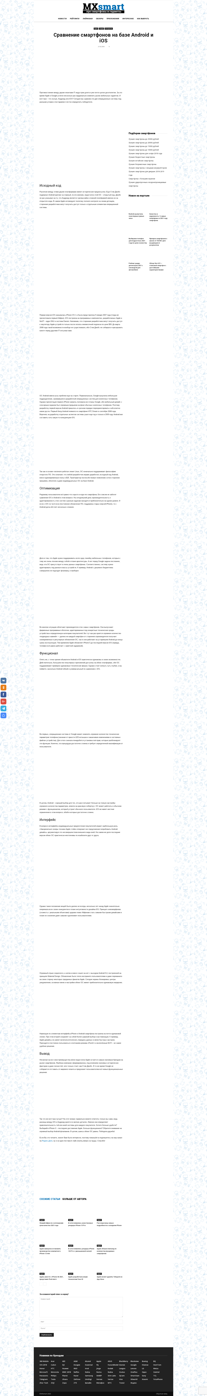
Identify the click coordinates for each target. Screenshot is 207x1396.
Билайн (88, 1383)
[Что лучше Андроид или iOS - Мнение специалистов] (3, 715)
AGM (76, 1361)
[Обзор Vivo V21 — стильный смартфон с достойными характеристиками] (158, 255)
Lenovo (133, 1368)
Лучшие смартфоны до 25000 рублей (144, 139)
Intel (87, 1368)
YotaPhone (157, 1379)
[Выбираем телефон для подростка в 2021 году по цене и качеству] (138, 230)
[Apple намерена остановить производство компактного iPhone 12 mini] (53, 1238)
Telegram (44, 1379)
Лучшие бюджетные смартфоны (142, 157)
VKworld (134, 1379)
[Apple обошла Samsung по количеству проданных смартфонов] (110, 1238)
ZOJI (52, 1383)
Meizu (155, 1368)
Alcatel (88, 1361)
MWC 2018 (66, 1372)
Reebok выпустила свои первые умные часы (136, 216)
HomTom (157, 1365)
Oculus (122, 1372)
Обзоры (99, 18)
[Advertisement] (81, 143)
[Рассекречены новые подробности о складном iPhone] (110, 1212)
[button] (164, 18)
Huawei (65, 1368)
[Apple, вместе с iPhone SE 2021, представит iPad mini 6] (53, 1266)
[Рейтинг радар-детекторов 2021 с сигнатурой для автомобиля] (138, 255)
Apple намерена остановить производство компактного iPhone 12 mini (50, 1251)
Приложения (113, 18)
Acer (53, 1361)
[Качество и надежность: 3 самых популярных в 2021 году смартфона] (158, 206)
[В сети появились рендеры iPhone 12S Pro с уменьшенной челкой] (81, 1238)
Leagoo (122, 1368)
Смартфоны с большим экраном (142, 179)
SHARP (99, 1376)
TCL (154, 1376)
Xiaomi (145, 1379)
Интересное (128, 18)
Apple (96, 28)
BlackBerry (123, 1361)
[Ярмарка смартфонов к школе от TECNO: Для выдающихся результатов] (158, 230)
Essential (89, 1365)
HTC (52, 1368)
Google (101, 28)
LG (143, 1368)
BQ (154, 1361)
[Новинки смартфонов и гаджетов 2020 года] (103, 8)
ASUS (110, 1361)
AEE (63, 1361)
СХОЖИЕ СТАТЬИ (50, 1199)
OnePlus (134, 1372)
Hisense (145, 1365)
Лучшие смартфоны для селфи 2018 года (145, 153)
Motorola (55, 1372)
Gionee (122, 1365)
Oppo (144, 1372)
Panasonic (44, 1376)
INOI (75, 1368)
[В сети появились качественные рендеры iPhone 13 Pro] (81, 1212)
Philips (53, 1376)
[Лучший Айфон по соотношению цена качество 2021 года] (53, 1212)
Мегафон (100, 1383)
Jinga (98, 1368)
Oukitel (156, 1372)
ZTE (75, 1383)
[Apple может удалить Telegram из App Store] (110, 1266)
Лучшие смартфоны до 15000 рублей (144, 146)
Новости (62, 18)
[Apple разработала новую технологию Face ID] (81, 1266)
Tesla (53, 1379)
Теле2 (121, 1383)
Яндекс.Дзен (47, 1141)
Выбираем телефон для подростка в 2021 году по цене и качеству (138, 241)
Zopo (64, 1383)
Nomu (99, 1372)
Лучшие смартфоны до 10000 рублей (144, 150)
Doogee (77, 1365)
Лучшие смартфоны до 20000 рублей (144, 142)
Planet (65, 1376)
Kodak (110, 1368)
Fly (97, 1365)
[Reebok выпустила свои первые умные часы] (138, 206)
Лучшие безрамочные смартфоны (142, 164)
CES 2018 (43, 1365)
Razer (76, 1376)
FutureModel (113, 1365)
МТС (110, 1383)
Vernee (99, 1379)
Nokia (87, 1372)
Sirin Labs (112, 1376)
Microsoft (44, 1372)
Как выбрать (143, 18)
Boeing (145, 1361)
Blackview (135, 1361)
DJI (63, 1365)
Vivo (121, 1379)
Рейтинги (74, 18)
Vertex (110, 1379)
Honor (42, 1368)
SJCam (122, 1376)
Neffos (76, 1372)
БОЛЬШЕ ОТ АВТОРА (74, 1199)
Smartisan (135, 1376)
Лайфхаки (88, 18)
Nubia (110, 1372)
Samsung (89, 1376)
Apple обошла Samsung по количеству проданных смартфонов (106, 1251)
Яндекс (134, 1383)
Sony (144, 1376)
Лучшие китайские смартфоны (141, 160)
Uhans (65, 1379)
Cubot (53, 1365)
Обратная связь (161, 1394)
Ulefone (77, 1379)
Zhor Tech (44, 1383)
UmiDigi (88, 1379)
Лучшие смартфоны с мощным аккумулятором (148, 168)
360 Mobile (44, 1361)
